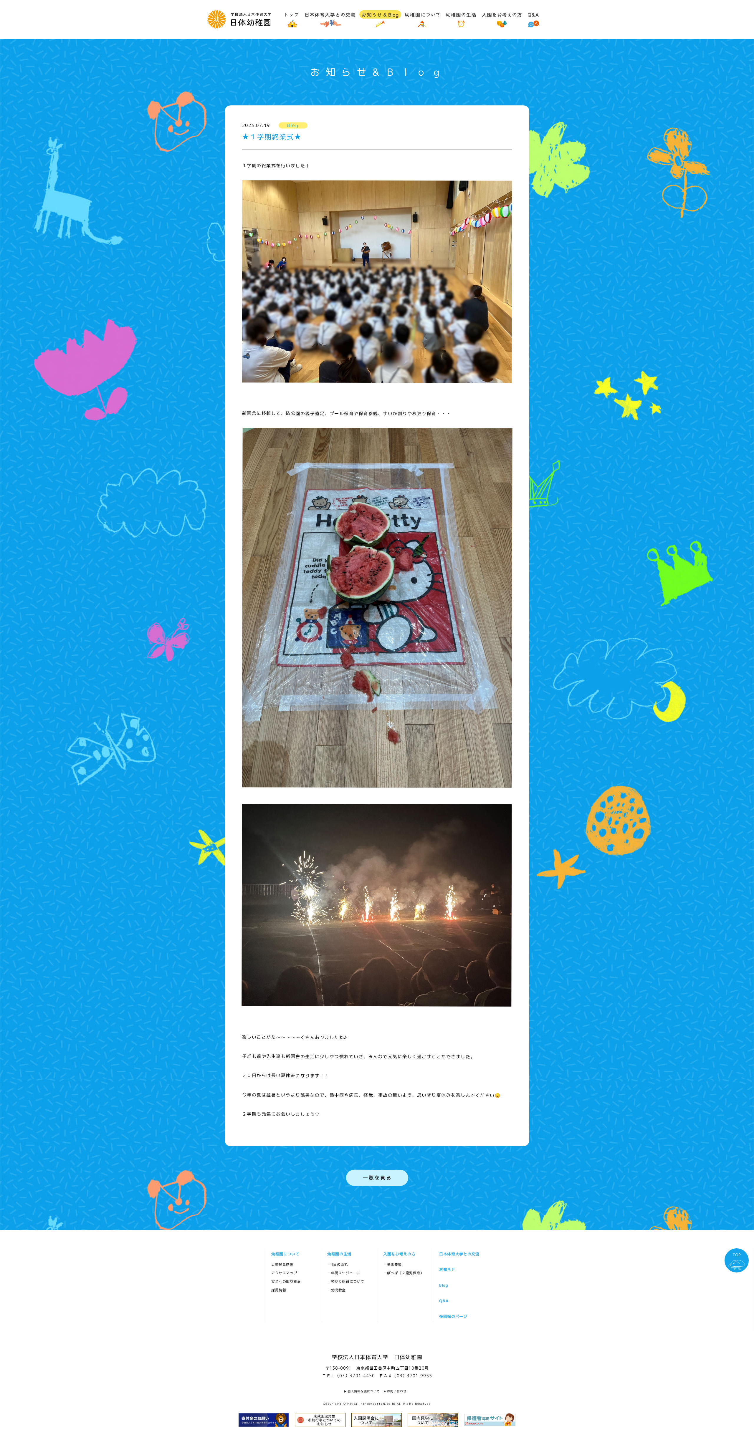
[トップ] (292, 18)
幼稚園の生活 (339, 1253)
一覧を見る (376, 1177)
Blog (443, 1285)
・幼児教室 (336, 1289)
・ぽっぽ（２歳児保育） (403, 1272)
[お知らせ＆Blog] (380, 18)
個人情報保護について (364, 1391)
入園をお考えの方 (399, 1253)
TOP (736, 1254)
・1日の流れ (337, 1264)
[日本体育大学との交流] (330, 18)
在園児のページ (453, 1316)
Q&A (443, 1300)
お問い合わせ (396, 1391)
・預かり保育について (345, 1281)
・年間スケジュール (343, 1272)
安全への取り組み (286, 1281)
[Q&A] (533, 18)
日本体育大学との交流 (459, 1253)
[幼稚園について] (422, 18)
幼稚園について (285, 1253)
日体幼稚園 (239, 19)
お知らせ (447, 1269)
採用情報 (278, 1289)
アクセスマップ (284, 1272)
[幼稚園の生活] (461, 18)
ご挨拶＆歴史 (282, 1264)
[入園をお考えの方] (502, 18)
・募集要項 (392, 1264)
